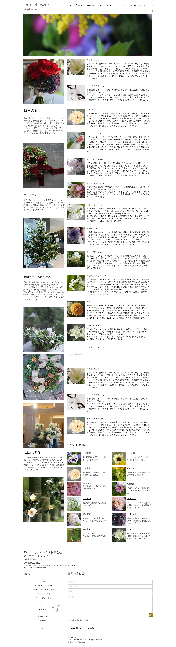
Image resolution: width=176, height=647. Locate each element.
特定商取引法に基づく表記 (78, 620)
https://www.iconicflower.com (34, 568)
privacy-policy (73, 637)
